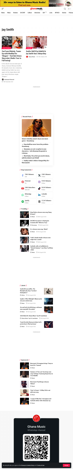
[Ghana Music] (36, 9)
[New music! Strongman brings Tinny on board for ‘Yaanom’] (24, 365)
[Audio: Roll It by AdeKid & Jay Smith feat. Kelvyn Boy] (36, 42)
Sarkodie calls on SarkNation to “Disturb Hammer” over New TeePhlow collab (41, 248)
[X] (45, 175)
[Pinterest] (28, 182)
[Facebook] (28, 175)
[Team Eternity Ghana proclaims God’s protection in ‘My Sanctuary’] (48, 324)
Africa (23, 295)
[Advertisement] (36, 99)
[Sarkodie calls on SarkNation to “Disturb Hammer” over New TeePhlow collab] (24, 248)
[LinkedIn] (45, 195)
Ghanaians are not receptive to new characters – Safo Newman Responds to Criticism (34, 151)
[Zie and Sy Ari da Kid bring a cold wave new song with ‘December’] (48, 309)
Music (33, 216)
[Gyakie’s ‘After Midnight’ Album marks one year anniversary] (48, 301)
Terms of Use (40, 465)
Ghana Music (32, 56)
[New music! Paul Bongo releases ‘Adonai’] (24, 384)
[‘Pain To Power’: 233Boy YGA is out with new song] (24, 392)
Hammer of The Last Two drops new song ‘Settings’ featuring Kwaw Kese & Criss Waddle (41, 373)
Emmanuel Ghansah (9, 79)
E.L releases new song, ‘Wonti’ (39, 229)
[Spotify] (28, 201)
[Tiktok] (45, 188)
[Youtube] (28, 188)
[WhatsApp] (28, 195)
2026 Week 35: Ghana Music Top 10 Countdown (33, 316)
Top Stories (6, 48)
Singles (29, 48)
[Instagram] (45, 182)
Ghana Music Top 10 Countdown (30, 318)
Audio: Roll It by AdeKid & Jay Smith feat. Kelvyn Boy (36, 52)
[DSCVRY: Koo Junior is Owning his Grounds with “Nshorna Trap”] (24, 223)
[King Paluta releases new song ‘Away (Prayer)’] (24, 214)
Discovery (34, 225)
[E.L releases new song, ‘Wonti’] (24, 231)
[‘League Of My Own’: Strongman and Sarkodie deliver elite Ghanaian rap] (24, 401)
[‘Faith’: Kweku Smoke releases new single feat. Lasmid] (24, 240)
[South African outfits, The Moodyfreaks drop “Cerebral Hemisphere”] (48, 291)
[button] (66, 465)
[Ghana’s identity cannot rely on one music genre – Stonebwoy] (36, 128)
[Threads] (45, 201)
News (33, 252)
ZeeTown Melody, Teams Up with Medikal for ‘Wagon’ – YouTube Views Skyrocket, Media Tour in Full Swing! (12, 56)
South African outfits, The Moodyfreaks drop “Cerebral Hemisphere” (28, 290)
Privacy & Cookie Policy (27, 465)
